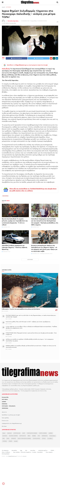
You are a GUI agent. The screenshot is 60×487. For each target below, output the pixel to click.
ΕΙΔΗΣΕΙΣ (5, 435)
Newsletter (14, 450)
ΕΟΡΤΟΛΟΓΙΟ (23, 435)
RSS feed (4, 426)
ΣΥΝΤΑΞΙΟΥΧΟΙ (36, 438)
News (4, 433)
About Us (4, 412)
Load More (30, 259)
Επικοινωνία (5, 420)
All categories (5, 450)
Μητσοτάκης (52, 435)
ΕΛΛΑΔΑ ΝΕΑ (12, 23)
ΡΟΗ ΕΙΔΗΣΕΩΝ (5, 453)
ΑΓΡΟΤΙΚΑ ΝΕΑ (17, 433)
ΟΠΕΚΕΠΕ (13, 438)
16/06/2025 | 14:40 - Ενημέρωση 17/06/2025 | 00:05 (42, 253)
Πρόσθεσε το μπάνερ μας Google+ (11, 414)
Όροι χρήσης (5, 417)
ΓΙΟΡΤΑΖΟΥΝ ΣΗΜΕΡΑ (32, 433)
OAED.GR (9, 433)
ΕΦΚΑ (29, 435)
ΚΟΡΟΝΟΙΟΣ (45, 435)
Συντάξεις (50, 438)
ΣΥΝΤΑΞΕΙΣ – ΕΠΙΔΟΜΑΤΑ (8, 406)
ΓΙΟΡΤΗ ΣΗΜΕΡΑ (43, 433)
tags (21, 450)
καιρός (15, 441)
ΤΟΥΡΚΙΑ (5, 441)
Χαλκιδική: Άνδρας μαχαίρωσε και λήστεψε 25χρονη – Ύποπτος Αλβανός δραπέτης (14, 247)
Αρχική (3, 7)
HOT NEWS (8, 7)
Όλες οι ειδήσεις (6, 452)
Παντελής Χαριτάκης (13, 20)
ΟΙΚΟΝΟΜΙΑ (5, 408)
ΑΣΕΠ (23, 433)
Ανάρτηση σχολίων (43, 450)
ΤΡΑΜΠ (10, 441)
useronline (32, 450)
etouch (24, 456)
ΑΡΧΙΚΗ (52, 450)
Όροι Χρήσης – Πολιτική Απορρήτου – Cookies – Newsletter (28, 452)
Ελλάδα (34, 435)
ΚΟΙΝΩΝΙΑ (4, 403)
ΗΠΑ (39, 435)
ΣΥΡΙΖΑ (43, 438)
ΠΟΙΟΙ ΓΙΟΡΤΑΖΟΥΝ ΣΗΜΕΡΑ (24, 438)
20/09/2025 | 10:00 (6, 251)
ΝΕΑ (4, 438)
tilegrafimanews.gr (12, 456)
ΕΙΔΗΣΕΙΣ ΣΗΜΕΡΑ (13, 435)
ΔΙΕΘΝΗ (4, 401)
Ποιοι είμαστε (49, 452)
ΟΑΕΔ (8, 438)
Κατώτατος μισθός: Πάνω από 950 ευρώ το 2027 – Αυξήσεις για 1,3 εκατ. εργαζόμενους (28, 321)
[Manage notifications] (3, 483)
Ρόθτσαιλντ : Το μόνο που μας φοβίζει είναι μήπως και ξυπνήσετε (21, 309)
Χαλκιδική (5, 69)
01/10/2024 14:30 (25, 20)
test (26, 450)
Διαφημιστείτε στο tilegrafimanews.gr (12, 423)
